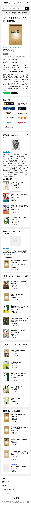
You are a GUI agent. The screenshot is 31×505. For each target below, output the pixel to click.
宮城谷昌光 (6, 47)
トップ (3, 478)
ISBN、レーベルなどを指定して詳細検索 (16, 13)
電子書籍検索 (5, 482)
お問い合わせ (5, 493)
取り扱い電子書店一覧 (8, 490)
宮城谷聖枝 (16, 47)
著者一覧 (4, 486)
